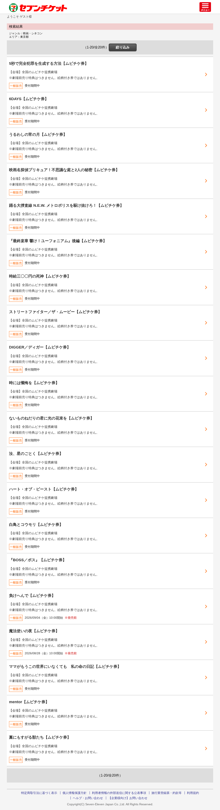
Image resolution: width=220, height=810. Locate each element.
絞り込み (123, 47)
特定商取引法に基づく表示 (39, 793)
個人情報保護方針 (75, 793)
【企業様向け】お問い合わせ (127, 798)
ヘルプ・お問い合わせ (88, 798)
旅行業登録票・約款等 (166, 793)
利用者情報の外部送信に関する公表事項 (119, 793)
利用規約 (193, 793)
